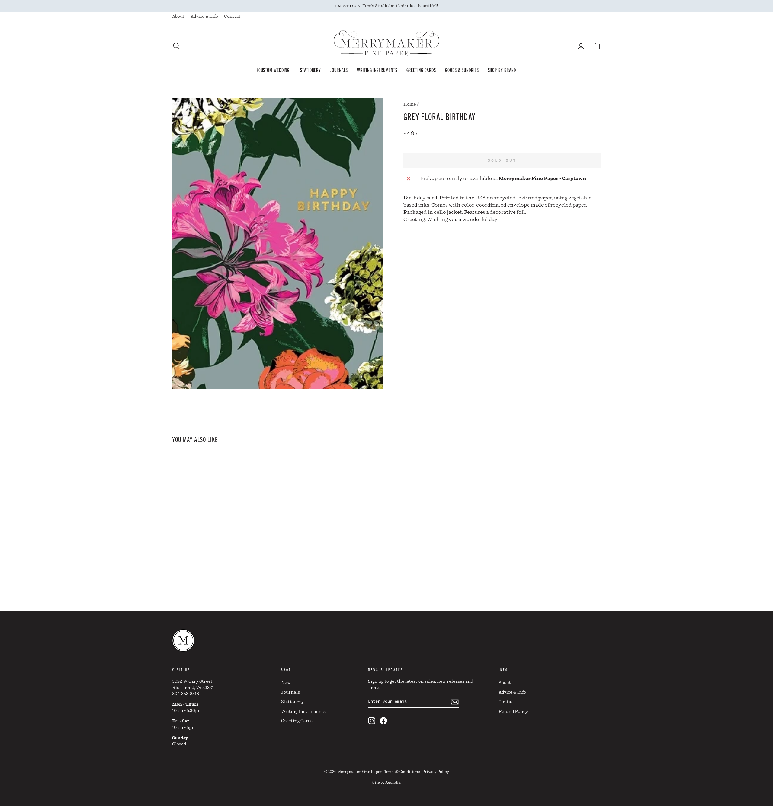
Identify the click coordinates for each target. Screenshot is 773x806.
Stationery (310, 69)
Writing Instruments (377, 69)
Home (409, 104)
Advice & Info (204, 16)
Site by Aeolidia (386, 782)
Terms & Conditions (402, 771)
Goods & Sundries (462, 69)
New (286, 682)
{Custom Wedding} (274, 69)
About (178, 16)
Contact (232, 16)
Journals (339, 69)
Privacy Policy (435, 771)
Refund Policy (513, 711)
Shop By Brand (502, 69)
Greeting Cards (421, 69)
